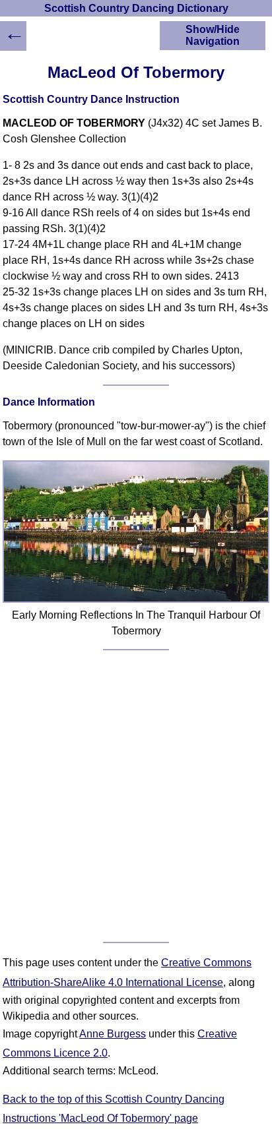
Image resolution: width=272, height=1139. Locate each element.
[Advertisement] (136, 796)
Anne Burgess (112, 1033)
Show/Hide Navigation (213, 35)
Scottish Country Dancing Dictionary (136, 8)
